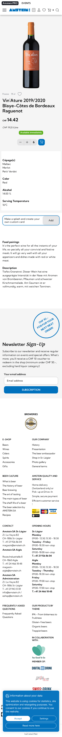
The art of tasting (11, 494)
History (36, 444)
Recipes (6, 514)
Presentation (38, 449)
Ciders (5, 453)
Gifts (5, 466)
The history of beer (12, 485)
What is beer (9, 481)
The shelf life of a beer (14, 502)
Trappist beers (39, 630)
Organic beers (39, 626)
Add (51, 220)
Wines (5, 449)
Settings (44, 718)
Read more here (31, 725)
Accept (18, 718)
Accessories (8, 462)
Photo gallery (39, 462)
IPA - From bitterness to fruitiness (44, 616)
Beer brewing (9, 489)
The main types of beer (14, 498)
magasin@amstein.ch (13, 545)
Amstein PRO (10, 3)
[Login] (39, 10)
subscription (31, 389)
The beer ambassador (43, 453)
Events (26, 3)
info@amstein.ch (11, 592)
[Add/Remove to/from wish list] (20, 94)
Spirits (5, 457)
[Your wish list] (44, 10)
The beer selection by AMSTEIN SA (13, 509)
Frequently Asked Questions (11, 615)
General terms (39, 466)
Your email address (15, 374)
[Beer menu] (33, 10)
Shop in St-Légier (41, 457)
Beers (5, 444)
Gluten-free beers (41, 622)
